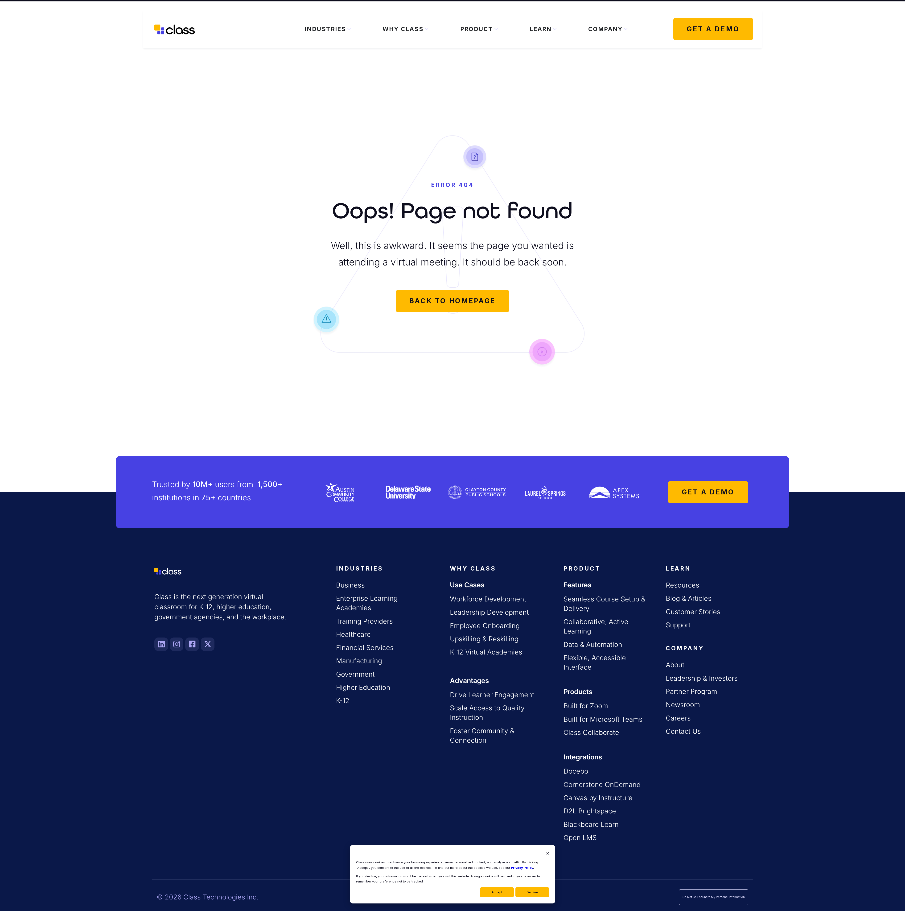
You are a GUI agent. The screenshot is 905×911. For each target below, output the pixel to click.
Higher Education (363, 687)
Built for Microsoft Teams (603, 719)
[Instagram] (177, 644)
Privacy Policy (521, 868)
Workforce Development (488, 599)
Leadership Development (489, 612)
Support (678, 625)
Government (355, 674)
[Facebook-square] (192, 644)
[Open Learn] (555, 29)
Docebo (576, 771)
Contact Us (683, 731)
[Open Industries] (349, 29)
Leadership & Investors (702, 678)
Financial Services (365, 647)
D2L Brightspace (590, 811)
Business (350, 585)
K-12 (343, 700)
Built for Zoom (586, 706)
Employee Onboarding (485, 625)
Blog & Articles (689, 598)
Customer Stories (693, 612)
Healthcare (353, 634)
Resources (682, 585)
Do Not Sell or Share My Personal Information (714, 897)
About (675, 665)
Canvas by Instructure (598, 798)
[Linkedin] (161, 644)
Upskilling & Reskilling (484, 639)
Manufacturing (359, 661)
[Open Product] (496, 29)
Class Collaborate (591, 732)
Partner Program (691, 691)
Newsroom (683, 704)
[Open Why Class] (426, 29)
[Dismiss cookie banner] (547, 854)
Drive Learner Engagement (492, 695)
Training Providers (364, 621)
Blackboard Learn (591, 824)
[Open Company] (626, 29)
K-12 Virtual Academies (486, 652)
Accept (497, 892)
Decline (532, 892)
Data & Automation (593, 644)
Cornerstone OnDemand (602, 784)
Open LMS (580, 837)
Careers (678, 718)
